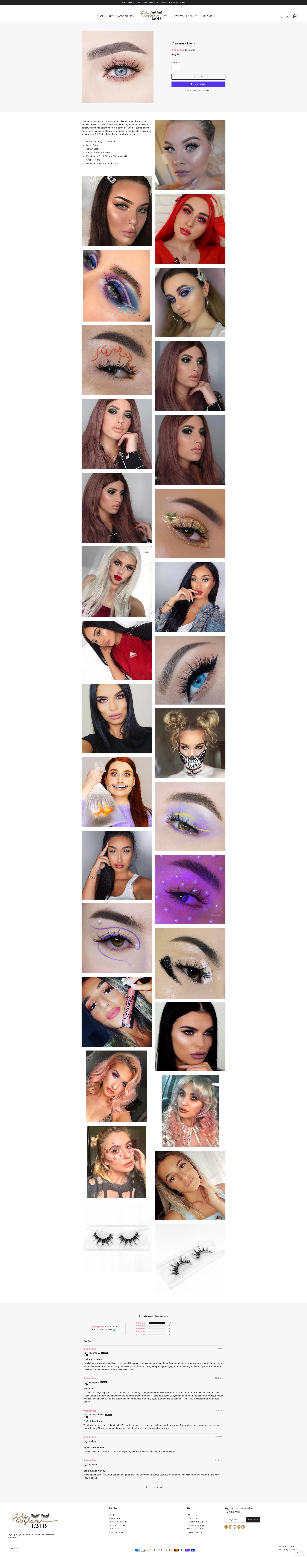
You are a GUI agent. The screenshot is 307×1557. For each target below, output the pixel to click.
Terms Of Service (196, 1529)
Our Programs (116, 1529)
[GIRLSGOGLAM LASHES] (151, 14)
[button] (178, 50)
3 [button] (154, 1487)
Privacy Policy (194, 1532)
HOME (111, 1515)
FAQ (189, 1515)
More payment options (198, 90)
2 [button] (150, 1487)
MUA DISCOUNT (116, 1532)
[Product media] (117, 211)
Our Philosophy (117, 1525)
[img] (89, 1349)
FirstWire (294, 1550)
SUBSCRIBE (253, 1520)
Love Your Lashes (118, 1522)
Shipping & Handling (197, 1522)
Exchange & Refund (197, 1525)
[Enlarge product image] (118, 67)
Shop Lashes (115, 1518)
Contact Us (193, 1518)
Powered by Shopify (287, 1546)
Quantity (176, 62)
